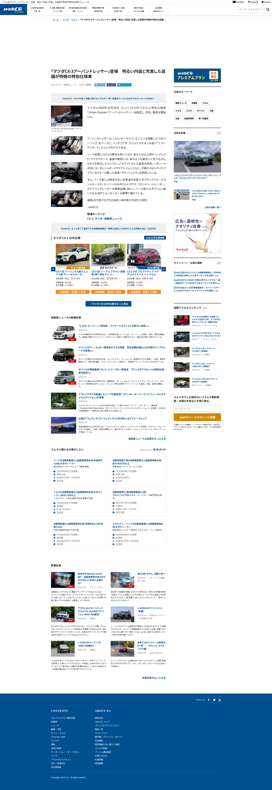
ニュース (55, 725)
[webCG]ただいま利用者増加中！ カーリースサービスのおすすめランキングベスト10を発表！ (197, 289)
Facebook (254, 2)
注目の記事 (56, 748)
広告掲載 (99, 759)
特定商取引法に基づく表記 (107, 744)
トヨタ (178, 110)
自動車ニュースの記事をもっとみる (147, 438)
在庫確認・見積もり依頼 (73, 291)
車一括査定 (203, 118)
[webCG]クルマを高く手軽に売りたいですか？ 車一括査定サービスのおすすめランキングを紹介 (197, 281)
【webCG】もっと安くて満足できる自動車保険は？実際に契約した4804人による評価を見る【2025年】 (108, 228)
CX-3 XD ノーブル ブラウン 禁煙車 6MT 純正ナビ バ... (108, 273)
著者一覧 (99, 729)
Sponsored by (145, 449)
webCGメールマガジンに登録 (197, 417)
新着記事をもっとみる (154, 677)
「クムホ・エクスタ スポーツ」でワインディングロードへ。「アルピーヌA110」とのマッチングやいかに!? (197, 176)
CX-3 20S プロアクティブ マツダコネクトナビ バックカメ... (143, 273)
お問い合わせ (101, 755)
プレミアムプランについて (107, 725)
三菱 (211, 110)
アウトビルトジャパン (61, 759)
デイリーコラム (58, 732)
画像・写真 (56, 729)
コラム (205, 103)
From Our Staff (58, 736)
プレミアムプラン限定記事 (63, 717)
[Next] (164, 269)
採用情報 (99, 763)
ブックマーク (125, 85)
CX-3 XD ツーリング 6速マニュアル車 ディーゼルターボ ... (72, 273)
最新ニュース (181, 103)
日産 (177, 118)
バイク (54, 755)
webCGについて (102, 721)
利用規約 (99, 740)
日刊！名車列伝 (58, 763)
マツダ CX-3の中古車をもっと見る (110, 303)
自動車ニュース (113, 218)
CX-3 (90, 218)
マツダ (98, 218)
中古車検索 (56, 767)
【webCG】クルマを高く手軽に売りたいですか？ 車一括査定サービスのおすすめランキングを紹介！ (108, 98)
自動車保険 (189, 118)
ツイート (101, 85)
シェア (112, 85)
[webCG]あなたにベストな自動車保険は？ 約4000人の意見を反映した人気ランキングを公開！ (197, 274)
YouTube (240, 2)
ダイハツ (200, 110)
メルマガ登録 (101, 748)
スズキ (189, 110)
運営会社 (99, 717)
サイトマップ (101, 732)
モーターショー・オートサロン (65, 751)
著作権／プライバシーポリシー (109, 736)
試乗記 (194, 103)
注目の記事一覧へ (213, 207)
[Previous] (53, 269)
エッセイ (55, 740)
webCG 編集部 (85, 84)
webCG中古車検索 (155, 237)
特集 (53, 744)
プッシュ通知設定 (103, 751)
